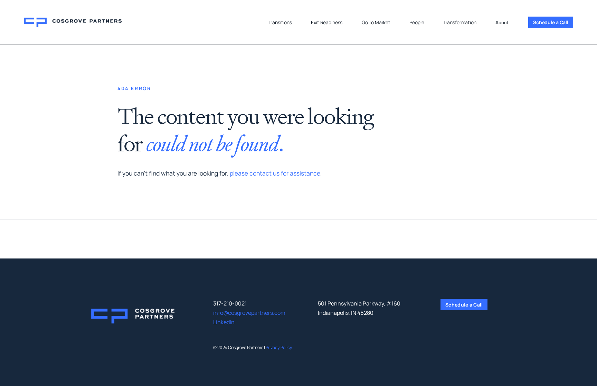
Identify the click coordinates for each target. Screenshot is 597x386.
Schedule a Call (550, 22)
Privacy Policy (279, 347)
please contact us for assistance (275, 173)
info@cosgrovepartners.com (249, 313)
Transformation (459, 22)
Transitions (280, 22)
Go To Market (376, 22)
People (416, 22)
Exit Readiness (326, 22)
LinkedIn (224, 322)
